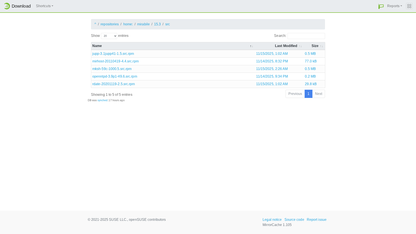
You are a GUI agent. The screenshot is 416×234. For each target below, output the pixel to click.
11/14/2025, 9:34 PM (272, 76)
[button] (381, 6)
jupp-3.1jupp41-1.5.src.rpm (113, 53)
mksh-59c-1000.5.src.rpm (112, 69)
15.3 (157, 24)
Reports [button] (393, 6)
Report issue (317, 219)
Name (97, 46)
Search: (280, 35)
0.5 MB (310, 53)
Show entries (109, 35)
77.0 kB (311, 61)
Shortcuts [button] (43, 6)
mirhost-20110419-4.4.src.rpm (115, 61)
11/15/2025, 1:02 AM (272, 53)
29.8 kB (311, 84)
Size (315, 46)
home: (128, 24)
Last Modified (286, 46)
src (167, 24)
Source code (294, 219)
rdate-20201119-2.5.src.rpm (113, 84)
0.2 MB (310, 76)
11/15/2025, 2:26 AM (272, 69)
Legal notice (272, 219)
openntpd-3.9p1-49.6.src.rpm (114, 76)
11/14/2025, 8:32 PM (272, 61)
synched (103, 100)
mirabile (143, 24)
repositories (110, 24)
